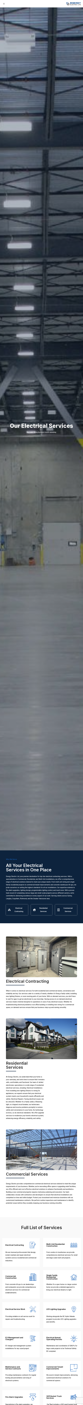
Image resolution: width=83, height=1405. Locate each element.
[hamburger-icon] (4, 4)
